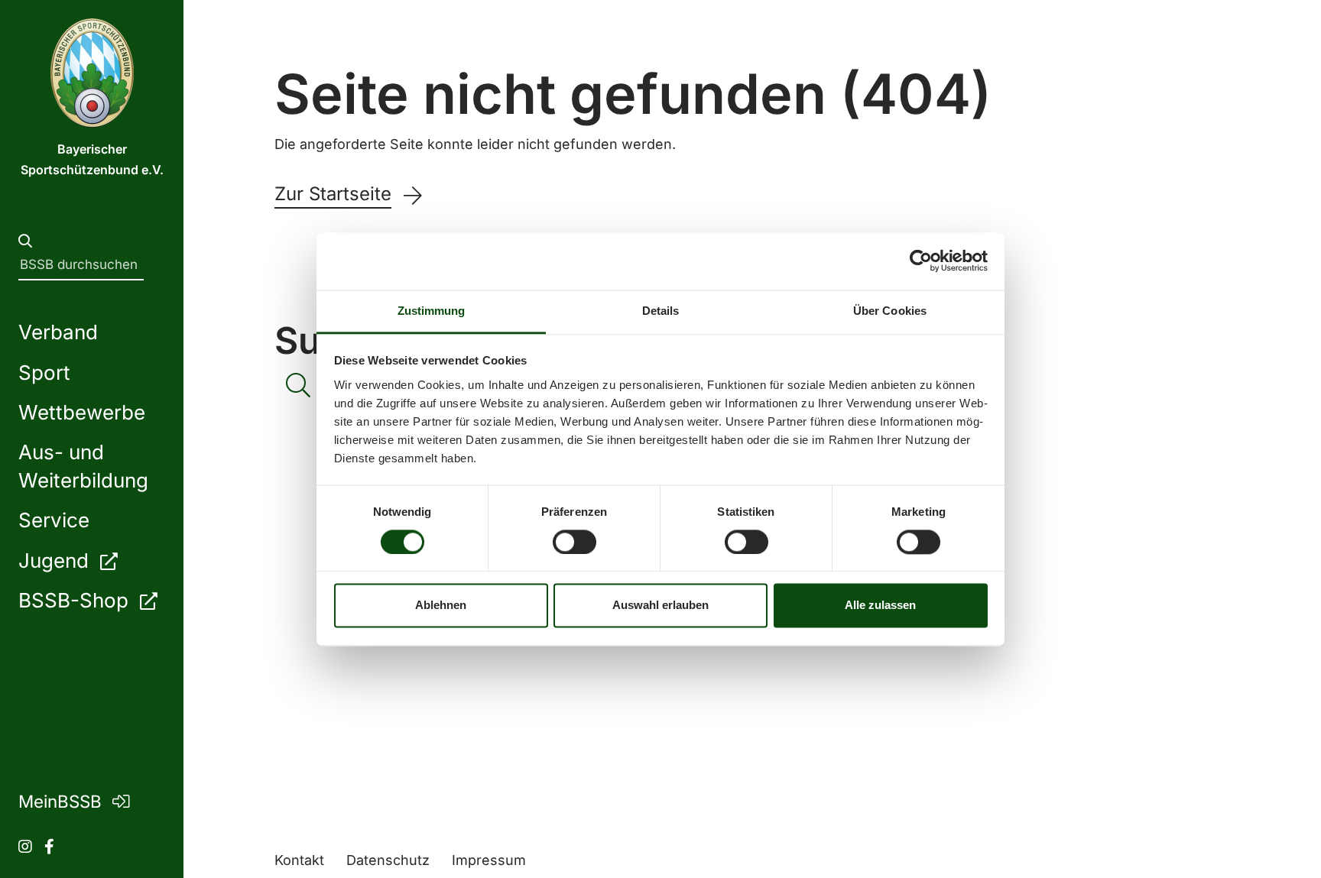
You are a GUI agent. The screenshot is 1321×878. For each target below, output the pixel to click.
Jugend (56, 560)
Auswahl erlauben (660, 605)
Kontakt (299, 860)
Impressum (489, 860)
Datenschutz (388, 860)
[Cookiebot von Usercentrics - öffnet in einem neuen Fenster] (921, 260)
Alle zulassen (880, 605)
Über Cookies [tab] (890, 310)
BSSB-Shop (76, 600)
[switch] (574, 542)
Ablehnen (440, 605)
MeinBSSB (62, 801)
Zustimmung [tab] (432, 310)
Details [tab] (661, 310)
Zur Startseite (332, 194)
